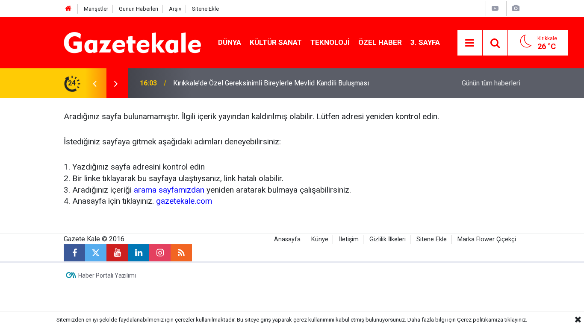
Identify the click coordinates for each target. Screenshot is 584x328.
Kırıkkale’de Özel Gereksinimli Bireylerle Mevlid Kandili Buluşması (271, 83)
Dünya (229, 42)
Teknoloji (330, 42)
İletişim (349, 239)
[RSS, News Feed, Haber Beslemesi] (181, 252)
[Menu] (470, 43)
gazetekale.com (184, 201)
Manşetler (96, 9)
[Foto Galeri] (515, 8)
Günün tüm (491, 83)
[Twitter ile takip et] (95, 252)
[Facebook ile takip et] (74, 252)
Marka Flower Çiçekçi (486, 239)
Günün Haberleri (138, 9)
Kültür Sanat (276, 42)
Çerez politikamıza (480, 319)
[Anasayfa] (68, 9)
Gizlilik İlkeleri (387, 239)
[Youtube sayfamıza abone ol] (117, 252)
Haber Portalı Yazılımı (107, 275)
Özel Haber (380, 42)
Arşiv (175, 9)
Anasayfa (287, 239)
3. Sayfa (425, 42)
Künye (319, 239)
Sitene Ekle (205, 9)
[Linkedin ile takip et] (138, 252)
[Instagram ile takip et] (160, 252)
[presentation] (94, 83)
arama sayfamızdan (169, 190)
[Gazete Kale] (132, 42)
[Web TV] (495, 8)
